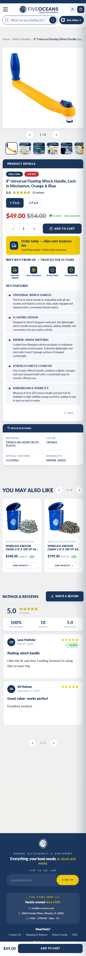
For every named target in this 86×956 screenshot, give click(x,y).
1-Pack (15, 203)
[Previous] (59, 490)
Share (70, 412)
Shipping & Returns (36, 934)
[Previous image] (29, 135)
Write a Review (67, 596)
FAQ (74, 934)
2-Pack (33, 203)
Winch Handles (22, 39)
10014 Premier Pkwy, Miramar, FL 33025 (43, 913)
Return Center (60, 934)
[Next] (79, 490)
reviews (38, 192)
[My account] (72, 9)
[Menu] (5, 9)
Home (6, 39)
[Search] (52, 20)
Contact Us (15, 934)
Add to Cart (64, 228)
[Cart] (80, 9)
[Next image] (56, 135)
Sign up (68, 880)
